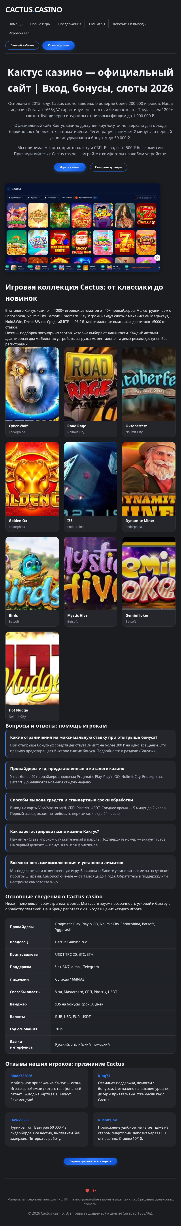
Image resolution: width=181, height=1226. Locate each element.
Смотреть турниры (108, 167)
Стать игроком (58, 45)
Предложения (69, 24)
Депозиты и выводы (129, 24)
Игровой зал (19, 33)
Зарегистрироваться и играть (90, 1161)
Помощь (16, 24)
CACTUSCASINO (33, 9)
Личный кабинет (22, 45)
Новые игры (40, 24)
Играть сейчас (70, 167)
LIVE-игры (97, 24)
